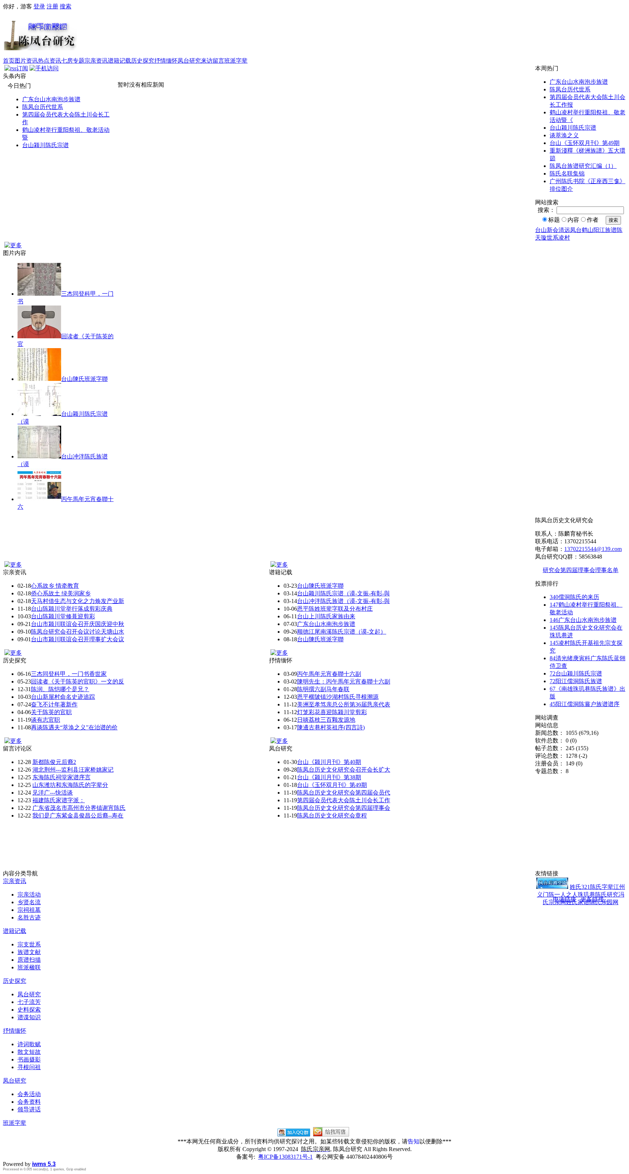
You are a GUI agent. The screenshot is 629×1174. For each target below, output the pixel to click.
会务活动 (29, 1094)
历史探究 (142, 61)
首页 (9, 61)
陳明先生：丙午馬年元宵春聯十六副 (343, 681)
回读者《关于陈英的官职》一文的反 (77, 681)
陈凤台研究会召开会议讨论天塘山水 (77, 632)
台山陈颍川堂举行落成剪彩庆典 (71, 609)
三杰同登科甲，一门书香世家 (69, 674)
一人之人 (566, 894)
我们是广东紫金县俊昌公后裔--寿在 (77, 815)
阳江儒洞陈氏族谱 (576, 681)
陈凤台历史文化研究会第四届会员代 (343, 792)
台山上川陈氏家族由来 (326, 616)
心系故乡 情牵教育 (55, 586)
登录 (39, 6)
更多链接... (594, 899)
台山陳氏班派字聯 (84, 379)
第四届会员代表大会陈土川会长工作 (343, 800)
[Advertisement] (351, 33)
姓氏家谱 (577, 902)
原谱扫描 (29, 960)
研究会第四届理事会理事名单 (580, 570)
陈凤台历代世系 (42, 107)
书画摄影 (29, 1059)
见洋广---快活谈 (52, 792)
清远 (564, 230)
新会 (552, 230)
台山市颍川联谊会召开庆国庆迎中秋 (77, 624)
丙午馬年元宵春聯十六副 (329, 674)
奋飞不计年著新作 (54, 704)
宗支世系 (29, 944)
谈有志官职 (45, 720)
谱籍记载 (119, 61)
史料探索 (29, 1009)
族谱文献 (29, 952)
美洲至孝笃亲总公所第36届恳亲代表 (343, 704)
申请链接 (564, 899)
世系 (552, 238)
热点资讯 (49, 61)
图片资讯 (26, 61)
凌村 (564, 238)
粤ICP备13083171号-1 (285, 1157)
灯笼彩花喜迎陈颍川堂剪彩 (332, 712)
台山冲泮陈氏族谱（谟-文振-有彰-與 (343, 601)
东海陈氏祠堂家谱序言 (61, 777)
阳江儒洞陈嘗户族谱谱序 (585, 704)
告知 (413, 1141)
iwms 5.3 (44, 1164)
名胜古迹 (29, 917)
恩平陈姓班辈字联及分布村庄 (335, 609)
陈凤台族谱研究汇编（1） (583, 166)
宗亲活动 (29, 894)
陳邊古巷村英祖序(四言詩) (331, 727)
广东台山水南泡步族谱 (51, 99)
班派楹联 (29, 967)
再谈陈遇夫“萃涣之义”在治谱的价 (74, 727)
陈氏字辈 (601, 887)
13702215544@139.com (593, 549)
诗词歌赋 (29, 1044)
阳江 (599, 230)
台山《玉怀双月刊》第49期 (585, 143)
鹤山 (587, 230)
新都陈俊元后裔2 (54, 762)
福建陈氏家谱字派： (58, 800)
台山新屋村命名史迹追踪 (63, 697)
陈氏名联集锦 (567, 173)
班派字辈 (236, 61)
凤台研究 (189, 61)
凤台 (576, 230)
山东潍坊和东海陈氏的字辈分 (70, 785)
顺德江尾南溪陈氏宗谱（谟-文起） (341, 632)
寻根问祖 (29, 1067)
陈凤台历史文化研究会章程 (332, 815)
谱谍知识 (29, 1017)
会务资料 (29, 1102)
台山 (541, 230)
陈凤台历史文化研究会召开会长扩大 (343, 770)
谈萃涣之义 (564, 135)
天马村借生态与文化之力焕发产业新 (77, 601)
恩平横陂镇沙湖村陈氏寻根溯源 (338, 697)
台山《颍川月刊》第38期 (329, 777)
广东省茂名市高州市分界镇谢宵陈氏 (79, 808)
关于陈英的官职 (51, 712)
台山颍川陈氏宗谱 (45, 145)
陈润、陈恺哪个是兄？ (60, 689)
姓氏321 (580, 887)
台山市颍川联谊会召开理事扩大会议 (77, 639)
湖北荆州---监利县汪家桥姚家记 (73, 770)
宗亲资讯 (96, 61)
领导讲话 (29, 1109)
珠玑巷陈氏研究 (598, 894)
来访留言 (212, 61)
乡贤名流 (29, 902)
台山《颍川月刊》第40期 (329, 762)
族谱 (611, 230)
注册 (52, 6)
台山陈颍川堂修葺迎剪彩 (63, 616)
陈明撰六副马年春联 (323, 689)
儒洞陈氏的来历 (574, 597)
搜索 (65, 6)
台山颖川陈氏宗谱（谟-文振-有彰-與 (343, 593)
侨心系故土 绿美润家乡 (61, 593)
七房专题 (72, 61)
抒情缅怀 (166, 61)
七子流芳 (29, 1002)
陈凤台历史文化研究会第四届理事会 (343, 808)
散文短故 (29, 1052)
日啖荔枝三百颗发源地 (326, 720)
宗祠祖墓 (29, 910)
